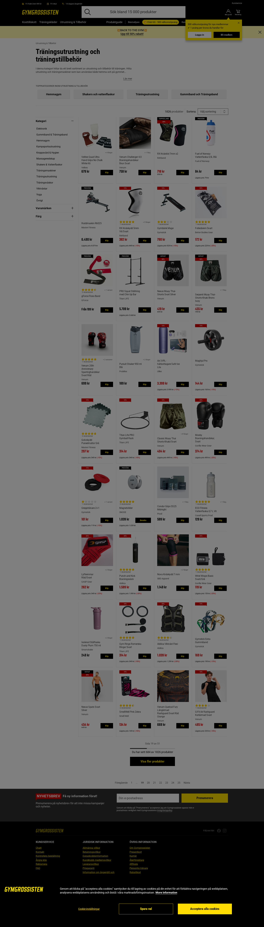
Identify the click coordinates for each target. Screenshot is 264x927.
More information (166, 892)
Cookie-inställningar (89, 908)
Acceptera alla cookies (204, 909)
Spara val (146, 909)
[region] (132, 901)
